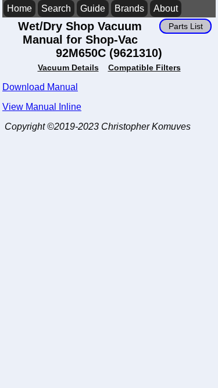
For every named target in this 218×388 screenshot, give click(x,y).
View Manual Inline (41, 107)
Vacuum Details (68, 67)
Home (19, 8)
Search (56, 8)
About (165, 8)
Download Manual (40, 87)
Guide (92, 8)
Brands (129, 8)
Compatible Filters (144, 67)
